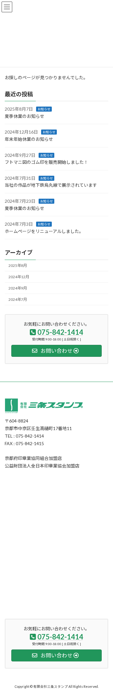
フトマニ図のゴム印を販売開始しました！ (46, 162)
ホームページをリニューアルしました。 (44, 231)
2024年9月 (17, 288)
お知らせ (44, 109)
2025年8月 (17, 265)
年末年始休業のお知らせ (29, 139)
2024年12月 (18, 276)
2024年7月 (17, 299)
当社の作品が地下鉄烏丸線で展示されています (51, 185)
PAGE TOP (104, 668)
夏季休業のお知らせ (24, 116)
